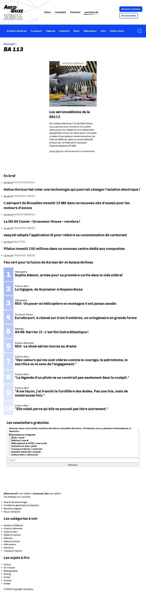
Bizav (77, 31)
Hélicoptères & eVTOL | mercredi (29, 443)
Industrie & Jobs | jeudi (24, 446)
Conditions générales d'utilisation (21, 505)
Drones (8, 580)
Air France (9, 567)
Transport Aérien (24, 196)
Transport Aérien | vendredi (26, 449)
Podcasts (75, 12)
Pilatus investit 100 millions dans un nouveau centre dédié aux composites (64, 249)
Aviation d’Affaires (13, 525)
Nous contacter (12, 511)
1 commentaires (87, 151)
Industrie (64, 31)
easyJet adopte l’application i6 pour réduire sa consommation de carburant (65, 235)
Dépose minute (12, 541)
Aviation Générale (17, 31)
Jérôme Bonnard (72, 151)
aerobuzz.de (91, 12)
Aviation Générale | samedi (26, 451)
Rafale (7, 583)
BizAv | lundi (17, 437)
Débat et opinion (12, 535)
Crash (7, 577)
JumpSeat (60, 12)
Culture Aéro (117, 31)
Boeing (7, 574)
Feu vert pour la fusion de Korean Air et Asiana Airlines (48, 262)
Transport (36, 31)
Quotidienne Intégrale (23, 434)
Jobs (103, 31)
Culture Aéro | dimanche (24, 454)
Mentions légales (13, 508)
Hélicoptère (90, 31)
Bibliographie (11, 571)
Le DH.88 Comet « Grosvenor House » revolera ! (42, 221)
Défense (50, 31)
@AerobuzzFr (11, 493)
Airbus (7, 564)
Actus (47, 12)
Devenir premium (130, 9)
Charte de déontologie (15, 502)
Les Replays (10, 496)
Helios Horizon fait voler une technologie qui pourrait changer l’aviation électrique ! (72, 189)
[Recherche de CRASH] (139, 31)
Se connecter (128, 15)
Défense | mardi (20, 440)
